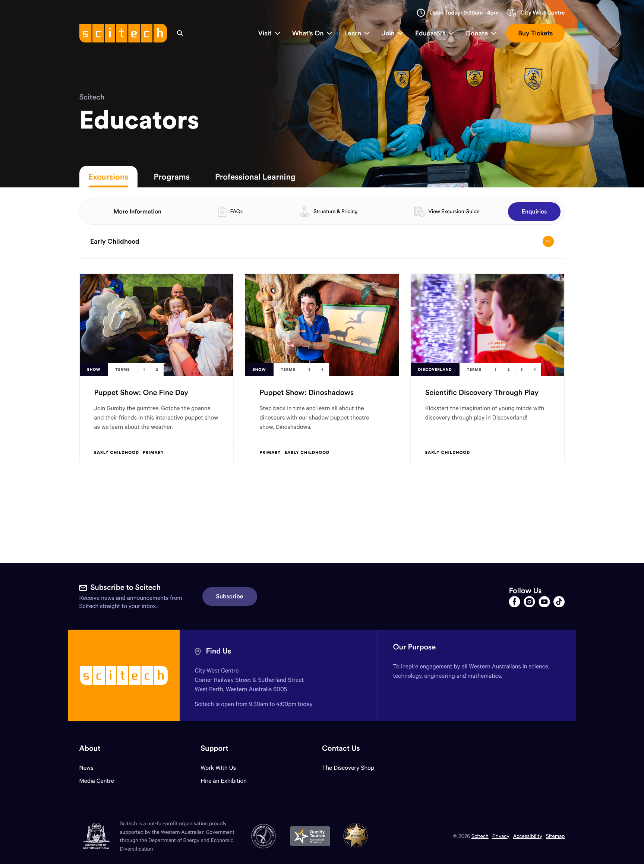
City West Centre (542, 13)
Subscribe (229, 596)
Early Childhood (114, 241)
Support (214, 748)
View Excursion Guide (453, 211)
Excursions (108, 176)
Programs (172, 176)
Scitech (92, 97)
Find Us (218, 651)
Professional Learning (255, 176)
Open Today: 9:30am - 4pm (464, 12)
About (90, 748)
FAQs (236, 211)
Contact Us (341, 748)
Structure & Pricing (335, 211)
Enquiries (534, 211)
